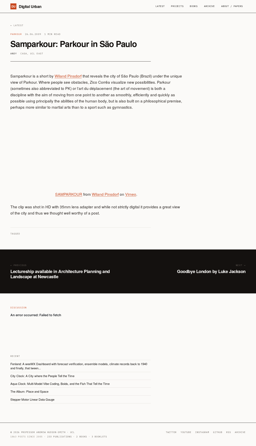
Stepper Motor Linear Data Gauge (32, 399)
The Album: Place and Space (29, 391)
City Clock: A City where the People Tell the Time (42, 376)
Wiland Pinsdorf (68, 75)
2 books (81, 436)
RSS (228, 432)
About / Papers (232, 6)
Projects (177, 6)
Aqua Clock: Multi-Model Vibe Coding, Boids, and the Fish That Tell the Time (60, 383)
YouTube (186, 432)
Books (194, 6)
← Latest (16, 25)
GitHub (217, 432)
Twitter (171, 432)
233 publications (59, 436)
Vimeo (130, 194)
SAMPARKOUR (68, 194)
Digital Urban (26, 6)
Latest (160, 6)
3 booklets (99, 436)
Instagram (202, 432)
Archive (209, 6)
